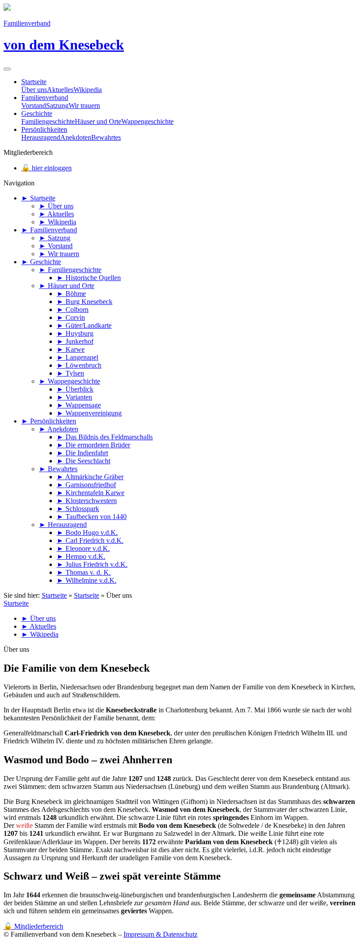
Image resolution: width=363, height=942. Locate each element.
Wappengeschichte (147, 121)
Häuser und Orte (98, 121)
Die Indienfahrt (82, 453)
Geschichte (36, 113)
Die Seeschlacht (83, 461)
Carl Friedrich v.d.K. (90, 540)
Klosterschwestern (87, 500)
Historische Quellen (89, 277)
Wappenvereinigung (89, 413)
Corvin (71, 317)
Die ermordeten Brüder (93, 445)
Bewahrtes (106, 137)
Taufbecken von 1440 (92, 516)
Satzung (57, 105)
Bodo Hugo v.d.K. (87, 532)
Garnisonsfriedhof (86, 484)
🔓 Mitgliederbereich (33, 926)
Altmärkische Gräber (90, 477)
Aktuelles (60, 89)
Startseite (33, 81)
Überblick (75, 389)
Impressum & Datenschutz (160, 934)
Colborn (73, 309)
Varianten (74, 397)
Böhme (71, 293)
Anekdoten (75, 137)
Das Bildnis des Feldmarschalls (105, 437)
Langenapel (77, 357)
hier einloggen (46, 168)
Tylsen (70, 373)
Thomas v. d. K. (84, 572)
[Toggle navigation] (7, 69)
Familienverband (44, 97)
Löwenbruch (79, 365)
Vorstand (33, 105)
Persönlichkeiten (44, 129)
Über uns (34, 89)
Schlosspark (78, 508)
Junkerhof (75, 341)
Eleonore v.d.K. (83, 548)
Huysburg (75, 333)
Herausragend (40, 137)
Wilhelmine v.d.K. (86, 580)
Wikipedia (87, 89)
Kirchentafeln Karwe (90, 492)
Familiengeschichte (48, 121)
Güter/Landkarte (84, 325)
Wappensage (79, 405)
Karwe (71, 349)
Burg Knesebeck (84, 301)
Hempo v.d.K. (81, 556)
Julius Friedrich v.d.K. (92, 564)
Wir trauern (84, 105)
